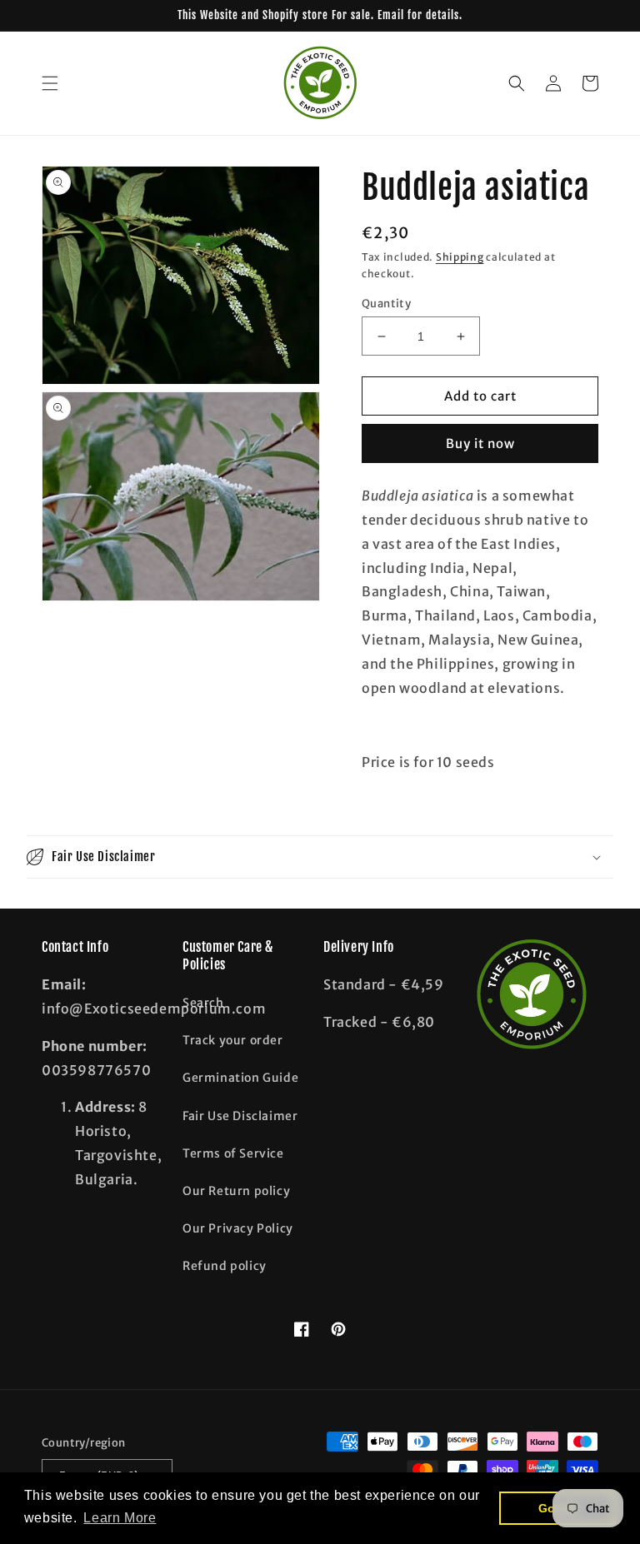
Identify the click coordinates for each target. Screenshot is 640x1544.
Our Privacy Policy (237, 1228)
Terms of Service (233, 1153)
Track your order (232, 1040)
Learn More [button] (119, 1518)
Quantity (386, 303)
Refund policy (224, 1265)
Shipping (460, 257)
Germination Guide (240, 1077)
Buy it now (480, 443)
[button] (50, 83)
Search (203, 1002)
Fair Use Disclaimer (240, 1115)
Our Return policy (236, 1190)
